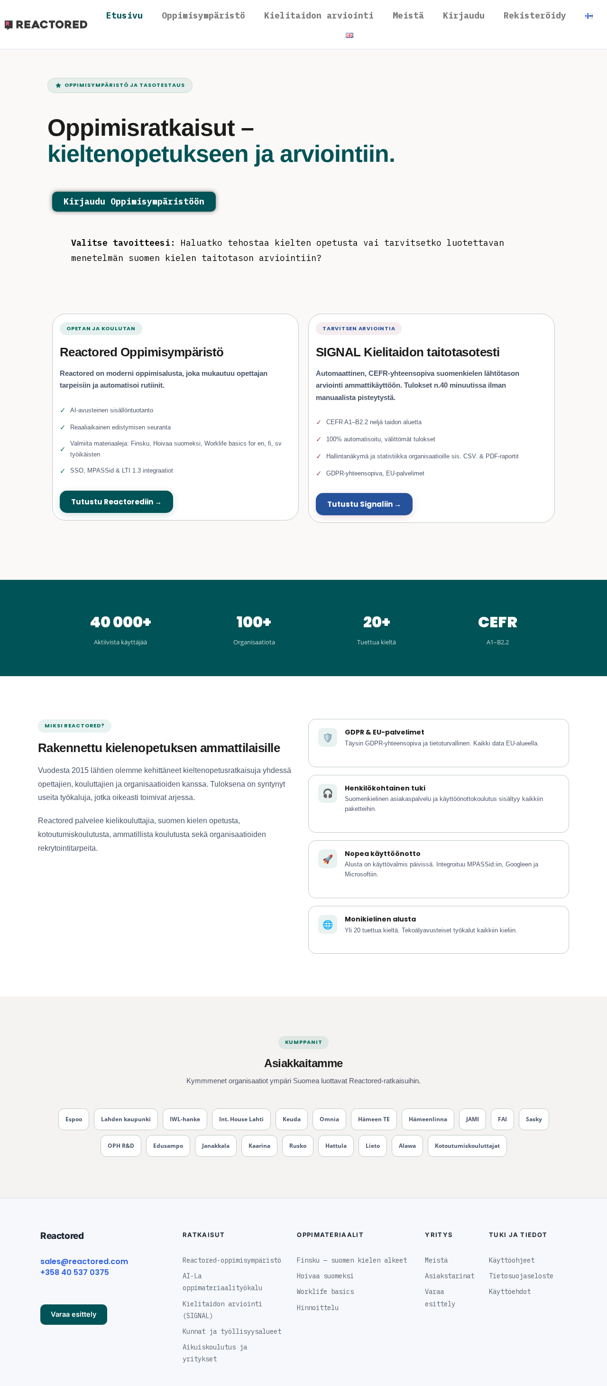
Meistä (408, 15)
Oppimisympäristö (203, 15)
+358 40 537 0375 (74, 1272)
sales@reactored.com (84, 1261)
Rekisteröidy (535, 15)
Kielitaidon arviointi (319, 15)
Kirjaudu (464, 15)
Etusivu (124, 15)
